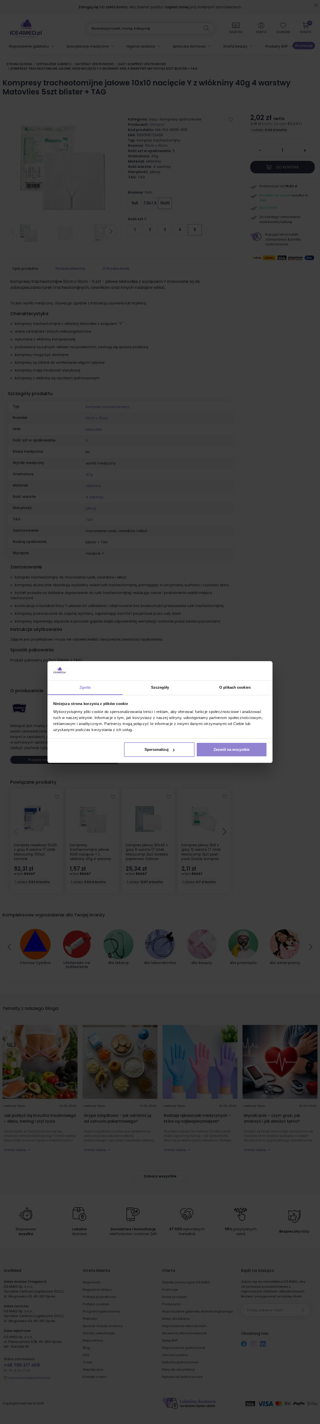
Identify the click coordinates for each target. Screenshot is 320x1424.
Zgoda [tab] (85, 687)
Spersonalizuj (156, 749)
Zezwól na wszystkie (232, 749)
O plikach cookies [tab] (235, 687)
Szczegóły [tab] (160, 687)
